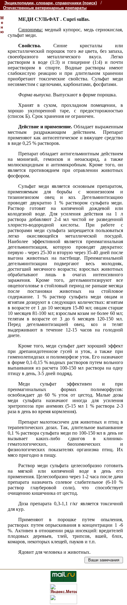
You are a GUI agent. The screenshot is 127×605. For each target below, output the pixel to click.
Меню (2, 25)
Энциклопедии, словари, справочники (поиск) (50, 3)
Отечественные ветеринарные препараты (45, 8)
